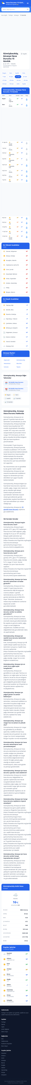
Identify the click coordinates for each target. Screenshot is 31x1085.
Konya (3, 1072)
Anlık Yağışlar (5, 1029)
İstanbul (3, 1053)
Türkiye (11, 15)
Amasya (16, 15)
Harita (3, 1024)
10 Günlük (8, 402)
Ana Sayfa (4, 15)
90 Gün (12, 84)
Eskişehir (4, 1075)
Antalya (3, 1060)
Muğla (3, 1065)
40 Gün (19, 80)
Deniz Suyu (4, 1031)
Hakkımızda (4, 1041)
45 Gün (26, 80)
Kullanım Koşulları (6, 1043)
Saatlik (17, 73)
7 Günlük (16, 398)
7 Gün (4, 76)
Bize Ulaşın (4, 1046)
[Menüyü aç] (28, 3)
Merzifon (19, 363)
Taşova (18, 367)
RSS (2, 1039)
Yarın (10, 73)
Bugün (4, 73)
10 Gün (11, 76)
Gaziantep (4, 1070)
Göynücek (6, 360)
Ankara (3, 1055)
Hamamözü (7, 363)
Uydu (2, 1027)
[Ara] (28, 9)
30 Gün (12, 80)
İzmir (2, 1058)
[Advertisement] (15, 32)
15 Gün (18, 76)
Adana (3, 1067)
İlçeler (24, 84)
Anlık (18, 84)
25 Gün (4, 80)
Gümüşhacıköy (21, 360)
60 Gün (4, 84)
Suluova (6, 367)
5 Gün (23, 73)
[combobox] (15, 9)
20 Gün (25, 76)
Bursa (3, 1063)
